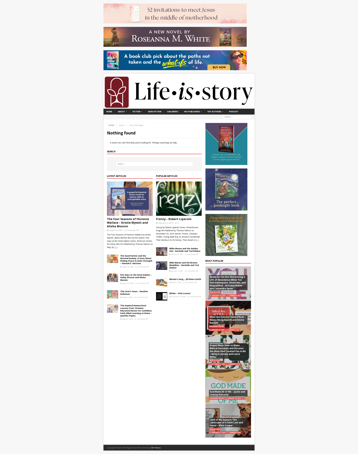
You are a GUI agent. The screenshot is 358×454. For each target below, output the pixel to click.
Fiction (136, 111)
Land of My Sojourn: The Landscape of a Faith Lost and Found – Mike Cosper (226, 422)
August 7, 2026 (127, 297)
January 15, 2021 (177, 254)
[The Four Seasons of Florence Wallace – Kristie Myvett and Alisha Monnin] (130, 198)
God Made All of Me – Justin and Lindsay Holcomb (227, 393)
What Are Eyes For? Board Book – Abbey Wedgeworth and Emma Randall (228, 319)
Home (109, 111)
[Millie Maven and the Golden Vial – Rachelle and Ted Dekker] (161, 251)
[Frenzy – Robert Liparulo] (179, 198)
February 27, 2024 (218, 433)
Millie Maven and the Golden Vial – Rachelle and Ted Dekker (184, 249)
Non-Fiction (154, 111)
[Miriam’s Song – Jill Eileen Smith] (161, 282)
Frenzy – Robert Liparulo (173, 219)
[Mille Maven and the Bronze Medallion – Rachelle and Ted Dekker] (161, 265)
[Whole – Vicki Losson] (161, 296)
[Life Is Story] (179, 107)
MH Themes (156, 448)
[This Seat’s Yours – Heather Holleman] (112, 294)
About (121, 111)
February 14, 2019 (165, 223)
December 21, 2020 (178, 296)
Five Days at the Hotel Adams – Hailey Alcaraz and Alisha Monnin (136, 277)
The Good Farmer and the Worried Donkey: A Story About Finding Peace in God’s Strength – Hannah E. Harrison (136, 259)
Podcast (233, 111)
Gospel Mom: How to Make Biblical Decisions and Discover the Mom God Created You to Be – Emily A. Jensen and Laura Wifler (228, 351)
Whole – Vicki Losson (179, 293)
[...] (116, 247)
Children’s (172, 111)
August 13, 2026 (128, 283)
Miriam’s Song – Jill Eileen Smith (185, 279)
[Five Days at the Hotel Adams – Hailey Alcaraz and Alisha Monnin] (112, 278)
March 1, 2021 (176, 282)
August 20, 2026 (115, 230)
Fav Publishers (192, 111)
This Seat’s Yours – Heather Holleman (134, 292)
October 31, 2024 (218, 364)
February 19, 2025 (218, 296)
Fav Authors (214, 111)
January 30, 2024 (218, 330)
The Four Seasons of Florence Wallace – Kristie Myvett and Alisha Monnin (128, 222)
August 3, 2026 (127, 319)
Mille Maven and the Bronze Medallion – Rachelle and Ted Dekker (184, 265)
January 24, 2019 (234, 398)
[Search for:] (237, 116)
